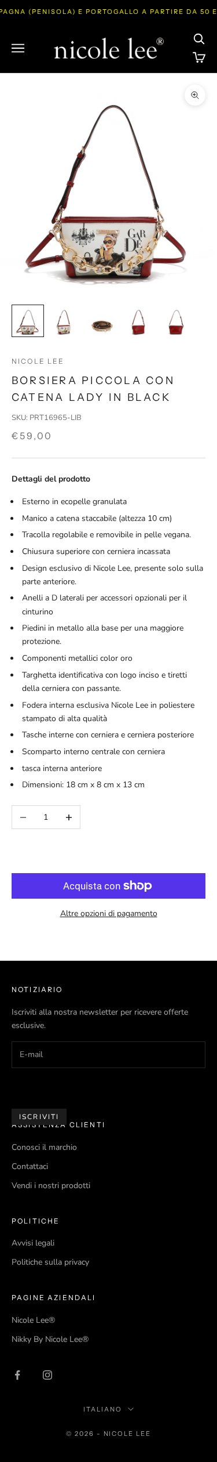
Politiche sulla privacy (50, 1262)
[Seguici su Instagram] (47, 1375)
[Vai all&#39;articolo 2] (65, 321)
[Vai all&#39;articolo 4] (139, 321)
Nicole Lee (38, 361)
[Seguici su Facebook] (17, 1375)
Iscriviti (39, 1116)
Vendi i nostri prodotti (51, 1185)
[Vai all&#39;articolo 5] (176, 321)
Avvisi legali (33, 1243)
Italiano (102, 1409)
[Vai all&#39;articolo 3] (102, 321)
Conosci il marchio (44, 1147)
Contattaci (30, 1166)
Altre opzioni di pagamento (108, 913)
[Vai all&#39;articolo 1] (28, 321)
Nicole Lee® (33, 1320)
